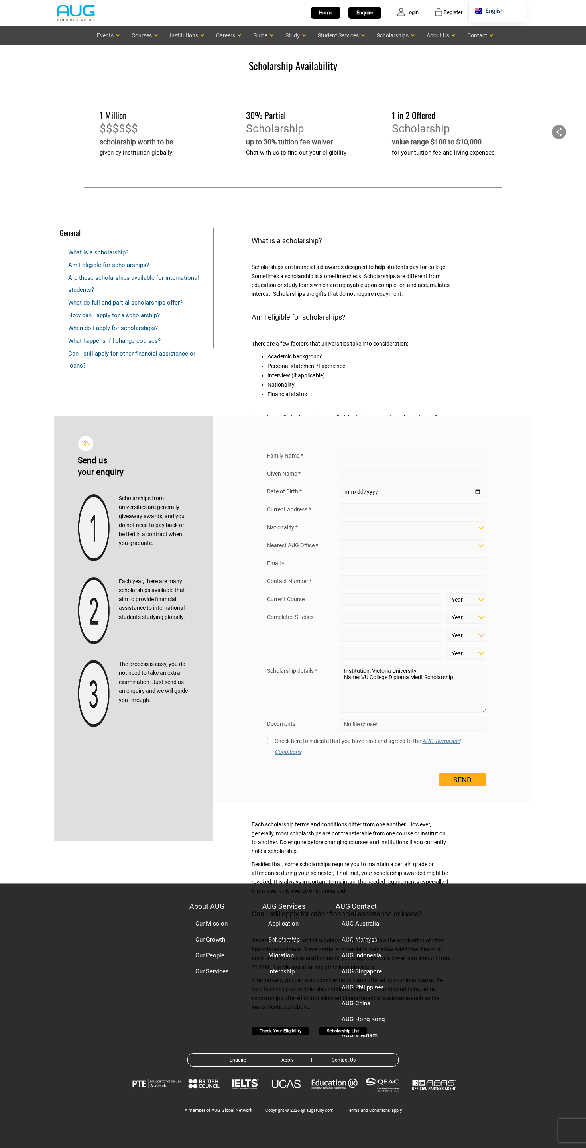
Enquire (364, 13)
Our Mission (211, 923)
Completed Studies (290, 617)
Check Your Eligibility (280, 1031)
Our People (209, 955)
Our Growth (210, 939)
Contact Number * (289, 581)
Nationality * (282, 527)
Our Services (212, 971)
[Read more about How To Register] (435, 1096)
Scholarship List (343, 1031)
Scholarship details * (292, 671)
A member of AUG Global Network (218, 1110)
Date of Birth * (284, 491)
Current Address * (289, 509)
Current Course (286, 599)
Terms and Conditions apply (374, 1110)
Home (325, 13)
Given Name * (284, 473)
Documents (281, 724)
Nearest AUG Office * (292, 545)
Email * (275, 563)
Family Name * (285, 455)
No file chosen (361, 724)
